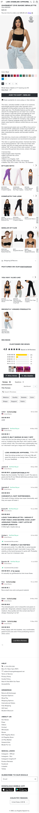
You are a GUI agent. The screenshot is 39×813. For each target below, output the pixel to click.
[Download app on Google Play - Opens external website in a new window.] (22, 791)
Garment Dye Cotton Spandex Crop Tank (17, 301)
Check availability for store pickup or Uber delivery (19, 100)
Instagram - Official (8, 754)
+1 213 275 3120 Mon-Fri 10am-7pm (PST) (10, 668)
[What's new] (33, 1)
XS (3, 84)
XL (17, 84)
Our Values (5, 720)
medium (6, 397)
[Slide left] (17, 67)
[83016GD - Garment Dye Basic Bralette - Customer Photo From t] (19, 369)
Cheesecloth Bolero (30, 219)
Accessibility (6, 684)
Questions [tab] (18, 382)
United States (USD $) (18, 802)
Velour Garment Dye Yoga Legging (18, 189)
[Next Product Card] (36, 165)
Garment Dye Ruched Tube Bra (6, 251)
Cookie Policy (6, 679)
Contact (4, 727)
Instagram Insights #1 (9, 759)
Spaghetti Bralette (18, 250)
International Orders (8, 703)
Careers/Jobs (6, 742)
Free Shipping (6, 706)
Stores (4, 732)
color (32, 397)
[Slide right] (22, 67)
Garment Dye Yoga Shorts (7, 300)
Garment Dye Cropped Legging (6, 189)
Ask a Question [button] (28, 376)
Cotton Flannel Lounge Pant (29, 189)
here (34, 149)
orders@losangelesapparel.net (14, 671)
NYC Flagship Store (8, 735)
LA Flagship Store (8, 737)
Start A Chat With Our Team (11, 681)
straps (5, 401)
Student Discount (7, 711)
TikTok (4, 769)
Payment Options (7, 695)
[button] (1, 1)
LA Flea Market (7, 740)
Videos (4, 725)
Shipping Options (8, 700)
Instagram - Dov (7, 756)
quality (14, 397)
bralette (23, 397)
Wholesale (5, 730)
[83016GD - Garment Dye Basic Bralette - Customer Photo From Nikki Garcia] (12, 369)
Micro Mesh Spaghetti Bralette (30, 251)
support (14, 401)
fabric (22, 401)
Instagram (26, 266)
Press (3, 722)
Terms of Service (7, 674)
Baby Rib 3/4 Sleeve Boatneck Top (7, 219)
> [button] (20, 641)
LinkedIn (4, 766)
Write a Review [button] (12, 376)
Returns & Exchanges (9, 693)
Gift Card (5, 708)
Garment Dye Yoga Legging (30, 300)
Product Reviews (7, 761)
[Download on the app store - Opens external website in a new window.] (8, 791)
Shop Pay (5, 698)
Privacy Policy (6, 676)
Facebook (5, 764)
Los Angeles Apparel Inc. (22, 811)
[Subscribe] (35, 779)
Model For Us (6, 745)
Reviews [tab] (5, 382)
